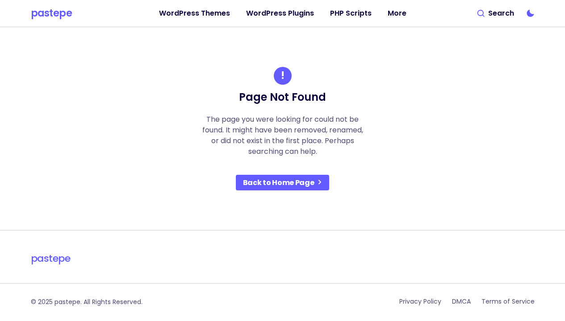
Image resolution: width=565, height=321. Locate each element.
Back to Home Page (278, 182)
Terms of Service (508, 301)
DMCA (461, 301)
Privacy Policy (420, 301)
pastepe (51, 13)
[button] (496, 13)
